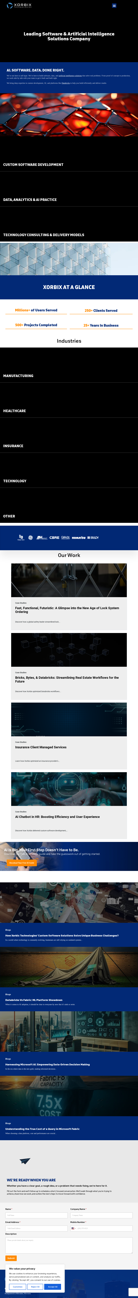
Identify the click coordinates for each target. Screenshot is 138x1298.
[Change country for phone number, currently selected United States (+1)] (73, 1228)
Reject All (35, 1287)
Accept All (52, 1287)
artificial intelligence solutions (70, 76)
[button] (114, 5)
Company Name (78, 1209)
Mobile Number (78, 1222)
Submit (11, 1258)
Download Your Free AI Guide (21, 863)
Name (8, 1209)
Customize (17, 1287)
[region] (35, 1278)
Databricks (66, 83)
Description (11, 1234)
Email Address (12, 1222)
